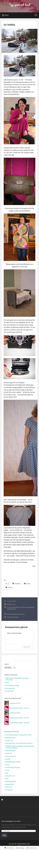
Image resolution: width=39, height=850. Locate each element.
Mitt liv (7, 770)
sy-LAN (9, 607)
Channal (8, 759)
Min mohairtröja (10, 688)
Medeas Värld (9, 784)
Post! (7, 682)
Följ (4, 835)
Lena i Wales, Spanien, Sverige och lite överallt (18, 735)
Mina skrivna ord (10, 776)
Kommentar (26, 647)
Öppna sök (35, 15)
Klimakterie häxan (11, 737)
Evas (7, 778)
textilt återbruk (11, 609)
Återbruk (9, 604)
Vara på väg (9, 790)
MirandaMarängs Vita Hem (13, 762)
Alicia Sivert (9, 787)
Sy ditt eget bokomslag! (12, 685)
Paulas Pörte (9, 740)
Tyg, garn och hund (19, 4)
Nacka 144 (9, 753)
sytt (14, 604)
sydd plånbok (16, 607)
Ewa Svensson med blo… (17, 708)
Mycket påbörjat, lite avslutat (16, 614)
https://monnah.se (11, 756)
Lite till (7, 764)
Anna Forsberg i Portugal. (13, 767)
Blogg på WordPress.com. (19, 844)
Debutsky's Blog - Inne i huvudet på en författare (19, 743)
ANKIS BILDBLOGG (11, 781)
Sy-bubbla (9, 24)
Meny (7, 15)
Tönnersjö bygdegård (27, 607)
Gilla (7, 773)
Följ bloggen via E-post (11, 821)
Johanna (12, 703)
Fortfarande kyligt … (13, 617)
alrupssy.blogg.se (11, 750)
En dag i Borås (10, 691)
